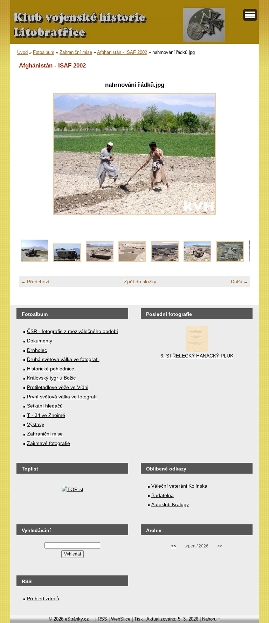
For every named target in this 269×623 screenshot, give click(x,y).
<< (173, 546)
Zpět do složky (140, 281)
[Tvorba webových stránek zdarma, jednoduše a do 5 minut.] (92, 619)
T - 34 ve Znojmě (46, 415)
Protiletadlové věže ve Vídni (57, 387)
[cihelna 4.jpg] (197, 260)
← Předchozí (35, 281)
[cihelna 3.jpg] (165, 260)
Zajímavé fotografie (48, 443)
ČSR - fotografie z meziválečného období (72, 331)
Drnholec (37, 350)
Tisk (138, 619)
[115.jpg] (34, 260)
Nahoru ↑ (211, 619)
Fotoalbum (43, 52)
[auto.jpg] (67, 260)
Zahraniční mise (76, 52)
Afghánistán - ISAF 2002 (122, 52)
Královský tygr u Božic (51, 378)
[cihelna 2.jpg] (132, 260)
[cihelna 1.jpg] (99, 260)
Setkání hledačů (45, 406)
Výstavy (35, 424)
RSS (102, 619)
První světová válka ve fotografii (62, 396)
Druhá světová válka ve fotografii (63, 359)
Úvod (22, 52)
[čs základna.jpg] (230, 260)
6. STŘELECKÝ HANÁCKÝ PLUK (196, 356)
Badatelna (162, 495)
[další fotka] (239, 154)
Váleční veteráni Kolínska (179, 486)
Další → (239, 281)
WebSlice (120, 619)
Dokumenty (39, 341)
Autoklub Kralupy (170, 504)
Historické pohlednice (50, 368)
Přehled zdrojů (43, 598)
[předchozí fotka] (30, 154)
